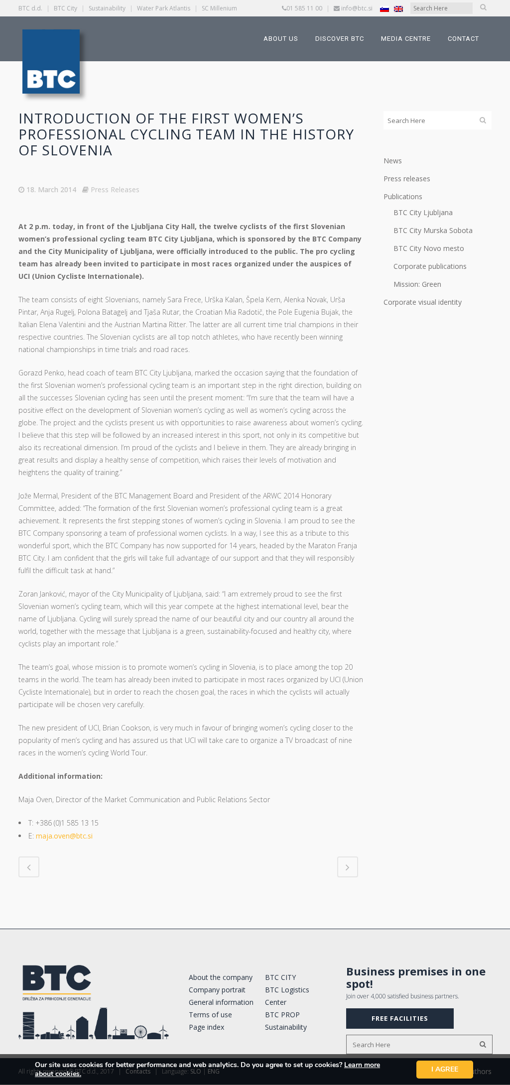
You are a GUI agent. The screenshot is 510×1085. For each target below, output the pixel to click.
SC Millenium (219, 8)
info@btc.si (357, 8)
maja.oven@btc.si (64, 836)
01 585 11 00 (304, 8)
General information (221, 1002)
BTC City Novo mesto (428, 248)
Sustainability (107, 8)
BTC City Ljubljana (423, 212)
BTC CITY (280, 977)
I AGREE (444, 1069)
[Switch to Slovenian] (384, 8)
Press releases (406, 178)
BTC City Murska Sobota (433, 230)
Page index (206, 1027)
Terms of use (210, 1014)
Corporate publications (430, 266)
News (392, 160)
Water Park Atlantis (163, 8)
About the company (221, 977)
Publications (402, 196)
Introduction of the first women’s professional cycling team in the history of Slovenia (186, 134)
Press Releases (115, 189)
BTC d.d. (30, 8)
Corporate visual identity (422, 302)
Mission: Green (417, 284)
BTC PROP (282, 1014)
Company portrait (217, 989)
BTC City (65, 8)
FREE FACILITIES (400, 1018)
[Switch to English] (398, 8)
